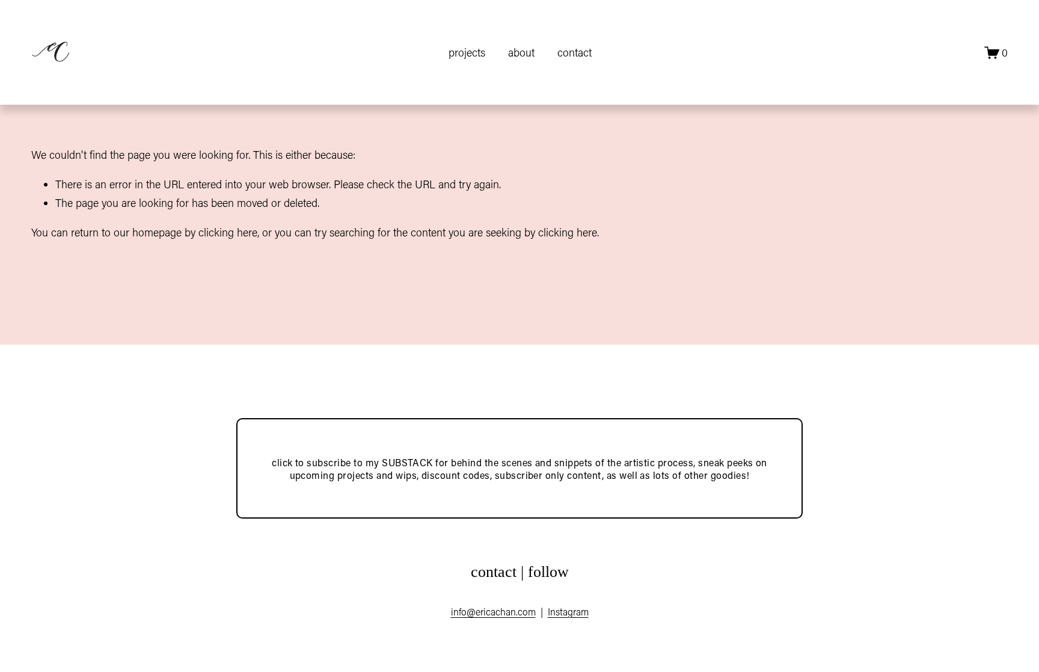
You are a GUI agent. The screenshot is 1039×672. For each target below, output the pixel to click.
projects (467, 52)
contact (574, 52)
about (521, 52)
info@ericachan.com (493, 611)
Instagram (568, 611)
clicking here (227, 232)
